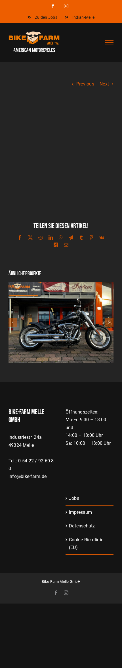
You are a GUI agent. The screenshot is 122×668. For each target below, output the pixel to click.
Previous (85, 84)
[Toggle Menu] (109, 42)
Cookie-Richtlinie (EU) (86, 543)
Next (104, 84)
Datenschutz (82, 526)
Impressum (80, 512)
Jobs (74, 498)
